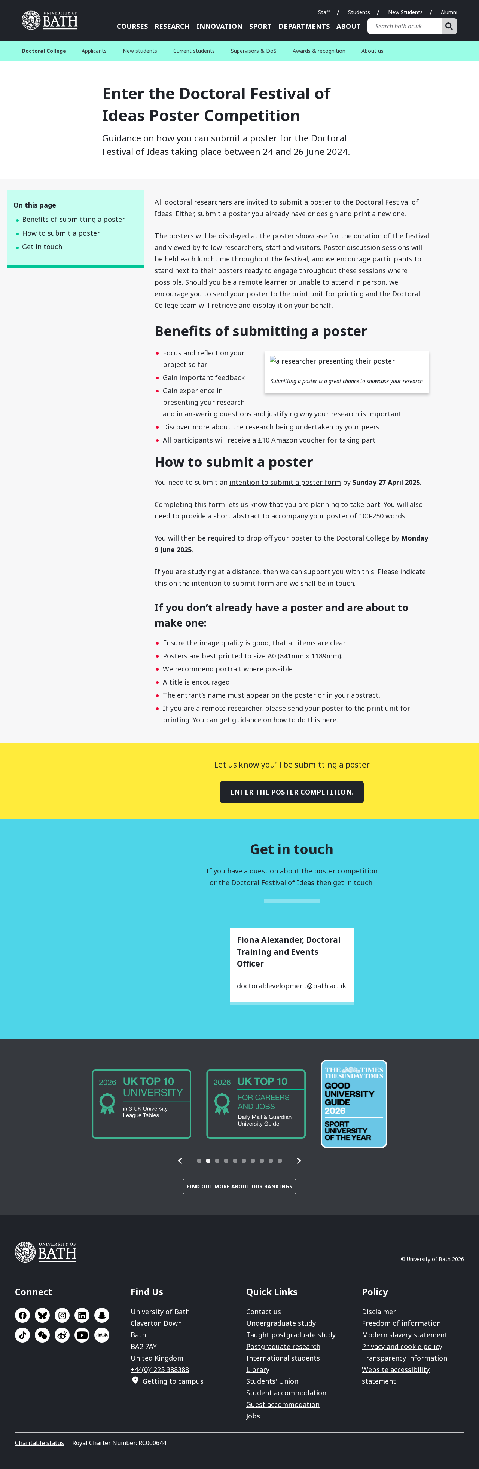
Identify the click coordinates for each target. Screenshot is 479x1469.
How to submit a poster (61, 233)
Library (257, 1369)
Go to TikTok (22, 1335)
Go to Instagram (62, 1315)
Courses (132, 26)
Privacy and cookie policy (402, 1346)
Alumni (449, 12)
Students (359, 12)
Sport (260, 26)
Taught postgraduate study (291, 1334)
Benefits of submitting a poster (73, 219)
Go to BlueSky (42, 1315)
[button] (180, 1160)
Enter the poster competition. (292, 791)
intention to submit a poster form (285, 482)
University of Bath (52, 20)
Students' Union (272, 1381)
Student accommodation (286, 1392)
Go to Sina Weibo (62, 1335)
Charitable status (39, 1443)
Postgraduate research (283, 1346)
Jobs (253, 1415)
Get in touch (42, 246)
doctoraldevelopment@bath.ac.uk (291, 985)
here (329, 719)
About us (372, 50)
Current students (194, 50)
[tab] (199, 1161)
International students (283, 1357)
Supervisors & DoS (254, 50)
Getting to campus (173, 1381)
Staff (324, 12)
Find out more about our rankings (239, 1186)
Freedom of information (401, 1323)
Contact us (263, 1311)
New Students (405, 12)
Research (172, 26)
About (348, 26)
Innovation (219, 26)
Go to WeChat (42, 1335)
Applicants (94, 50)
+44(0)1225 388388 (160, 1369)
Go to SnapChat (101, 1315)
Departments (304, 26)
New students (140, 50)
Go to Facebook (22, 1315)
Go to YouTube (81, 1335)
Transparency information (404, 1357)
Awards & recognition (319, 50)
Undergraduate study (281, 1323)
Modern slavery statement (405, 1334)
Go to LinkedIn (81, 1315)
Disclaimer (379, 1311)
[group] (141, 1104)
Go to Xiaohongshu (101, 1335)
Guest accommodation (283, 1404)
